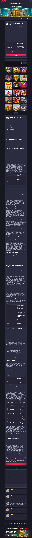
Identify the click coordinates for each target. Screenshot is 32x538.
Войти (19, 3)
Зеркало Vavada (16, 55)
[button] (0, 13)
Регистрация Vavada (16, 463)
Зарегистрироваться (14, 3)
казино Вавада (14, 26)
